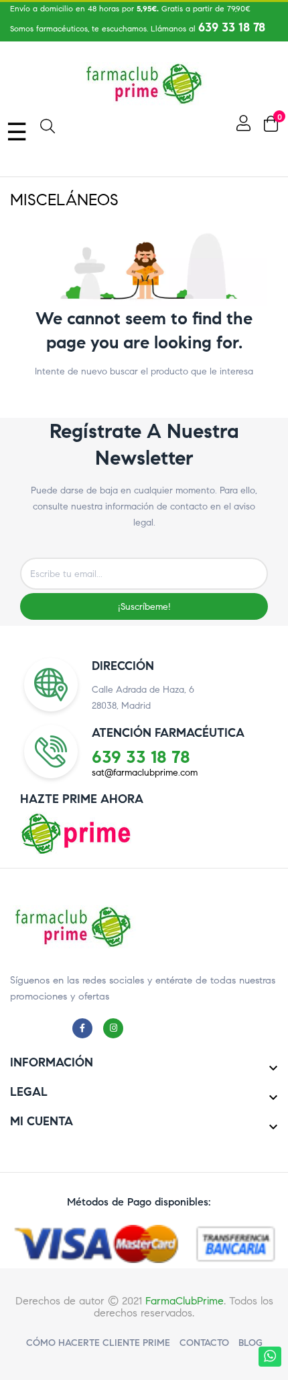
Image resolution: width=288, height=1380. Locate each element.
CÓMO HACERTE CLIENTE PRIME (98, 1343)
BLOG (250, 1343)
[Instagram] (116, 1027)
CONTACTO (204, 1343)
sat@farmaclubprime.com (145, 772)
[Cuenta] (241, 123)
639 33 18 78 (231, 27)
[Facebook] (85, 1027)
